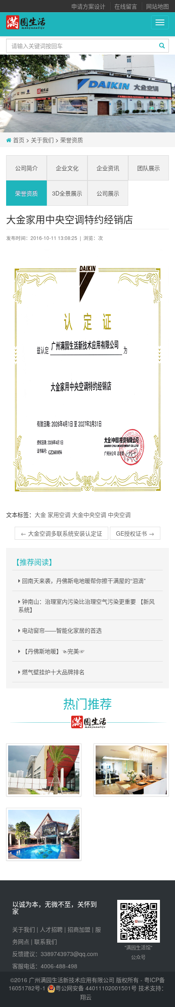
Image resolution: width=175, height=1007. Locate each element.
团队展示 (148, 168)
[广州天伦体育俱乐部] (43, 769)
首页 (17, 140)
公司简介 (26, 168)
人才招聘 (51, 929)
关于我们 (42, 140)
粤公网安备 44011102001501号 (96, 988)
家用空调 (59, 514)
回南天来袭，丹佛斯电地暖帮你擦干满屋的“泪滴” (83, 580)
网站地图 (157, 6)
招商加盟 (79, 929)
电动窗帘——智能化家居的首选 (61, 630)
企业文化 (67, 168)
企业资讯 (107, 168)
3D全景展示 (67, 193)
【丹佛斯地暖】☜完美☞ (52, 651)
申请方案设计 (88, 6)
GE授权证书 (135, 533)
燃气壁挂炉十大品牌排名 (52, 672)
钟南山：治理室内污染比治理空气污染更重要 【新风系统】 (86, 605)
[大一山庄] (43, 834)
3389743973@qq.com (69, 954)
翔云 (86, 997)
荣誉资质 (71, 140)
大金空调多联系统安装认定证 (61, 533)
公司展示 (107, 193)
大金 (40, 514)
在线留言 (125, 6)
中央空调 (119, 514)
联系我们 (45, 941)
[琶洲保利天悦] (131, 769)
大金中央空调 (89, 514)
